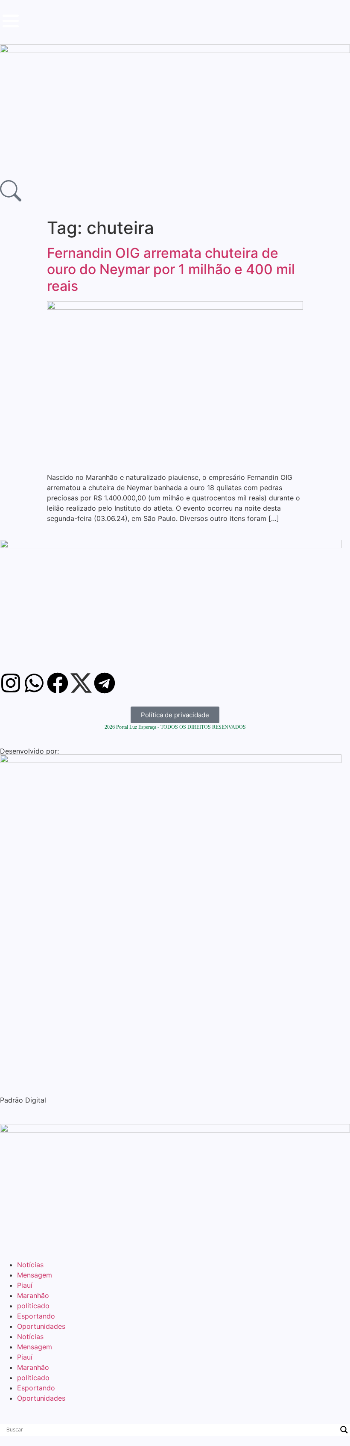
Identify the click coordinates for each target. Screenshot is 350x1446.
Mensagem (34, 1275)
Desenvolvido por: (29, 751)
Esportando (36, 1316)
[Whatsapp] (34, 683)
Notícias (30, 1264)
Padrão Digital (23, 1100)
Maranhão (33, 1295)
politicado (33, 1305)
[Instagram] (10, 683)
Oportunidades (41, 1326)
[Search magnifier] (344, 1430)
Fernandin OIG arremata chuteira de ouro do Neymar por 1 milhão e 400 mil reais (171, 269)
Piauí (24, 1285)
